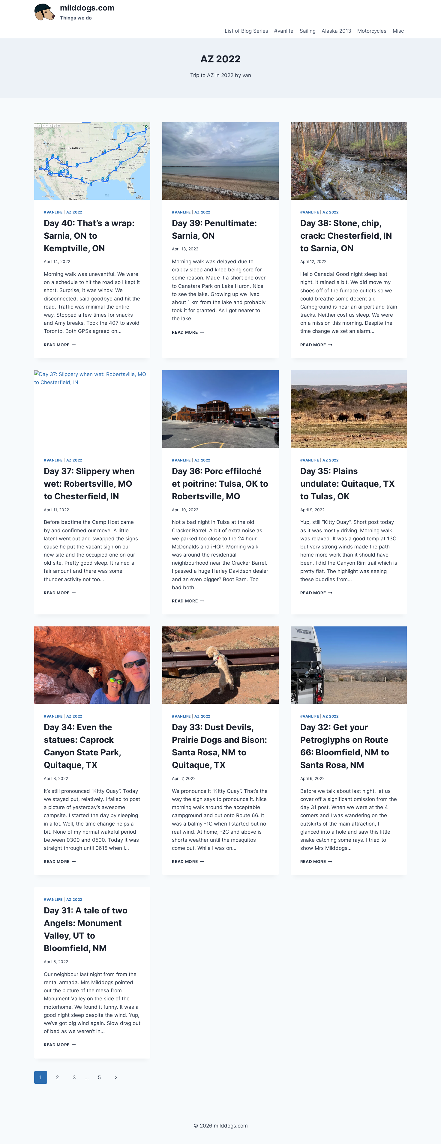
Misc (398, 31)
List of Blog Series (246, 31)
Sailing (308, 31)
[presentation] (92, 161)
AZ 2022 (74, 212)
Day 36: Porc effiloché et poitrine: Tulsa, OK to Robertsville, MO (220, 483)
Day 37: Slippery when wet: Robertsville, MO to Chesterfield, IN (89, 483)
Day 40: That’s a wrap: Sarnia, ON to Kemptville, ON (89, 235)
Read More (60, 344)
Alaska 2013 (336, 31)
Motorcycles (371, 31)
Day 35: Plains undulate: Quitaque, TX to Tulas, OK (347, 483)
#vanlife (283, 31)
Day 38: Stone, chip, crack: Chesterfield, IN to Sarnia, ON (346, 235)
